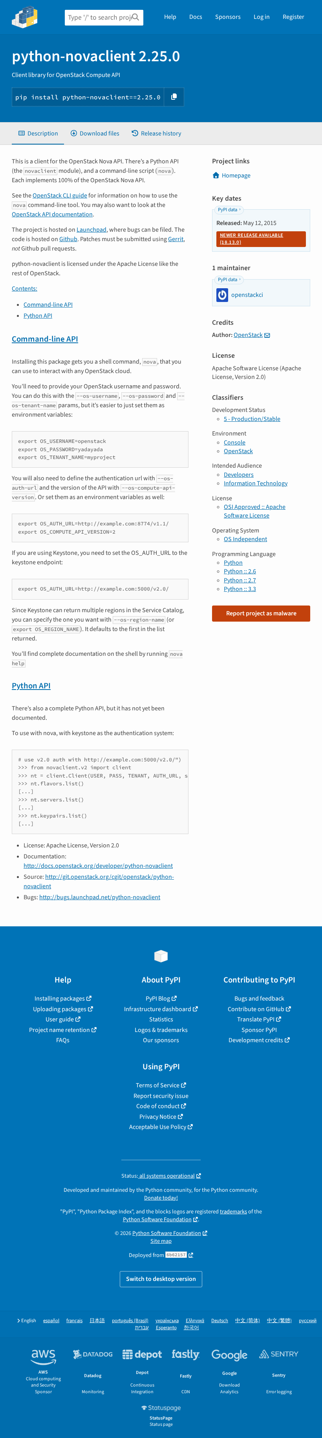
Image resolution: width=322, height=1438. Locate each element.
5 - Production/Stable (252, 419)
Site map (161, 1241)
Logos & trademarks (161, 1030)
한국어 (191, 1328)
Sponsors (228, 17)
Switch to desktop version (161, 1279)
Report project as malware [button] (261, 613)
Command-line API (48, 304)
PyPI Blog (158, 998)
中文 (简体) (247, 1320)
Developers (239, 474)
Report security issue (161, 1096)
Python (233, 562)
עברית (142, 1328)
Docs (195, 17)
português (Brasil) (130, 1320)
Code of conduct (157, 1106)
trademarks (233, 1211)
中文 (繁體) (279, 1320)
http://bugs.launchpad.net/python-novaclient (99, 897)
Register (293, 17)
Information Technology (255, 483)
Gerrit (175, 239)
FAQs (63, 1040)
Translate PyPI (255, 1019)
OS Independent (245, 539)
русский (308, 1320)
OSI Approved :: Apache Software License (254, 511)
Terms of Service (157, 1085)
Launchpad (91, 229)
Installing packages (60, 998)
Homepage (236, 175)
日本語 (97, 1320)
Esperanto (166, 1328)
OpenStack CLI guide (60, 195)
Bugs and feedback (259, 998)
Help (170, 17)
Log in (262, 17)
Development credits (256, 1040)
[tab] (38, 134)
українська (167, 1320)
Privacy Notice (157, 1116)
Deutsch (219, 1320)
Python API (38, 315)
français (74, 1320)
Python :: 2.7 (240, 580)
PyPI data (227, 209)
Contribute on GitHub (256, 1009)
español (51, 1320)
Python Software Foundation (157, 1219)
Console (234, 442)
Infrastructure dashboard (157, 1009)
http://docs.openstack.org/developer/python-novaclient (98, 866)
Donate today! (161, 1198)
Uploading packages (59, 1009)
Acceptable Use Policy (157, 1127)
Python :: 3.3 (240, 589)
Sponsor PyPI (259, 1030)
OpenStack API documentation (52, 214)
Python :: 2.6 (240, 571)
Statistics (161, 1019)
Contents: (24, 288)
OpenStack (248, 335)
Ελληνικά (195, 1320)
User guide (60, 1019)
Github (68, 239)
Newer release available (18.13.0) (251, 239)
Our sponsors (161, 1040)
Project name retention (59, 1030)
